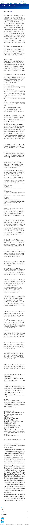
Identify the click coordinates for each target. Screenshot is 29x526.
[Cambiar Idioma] (24, 1)
